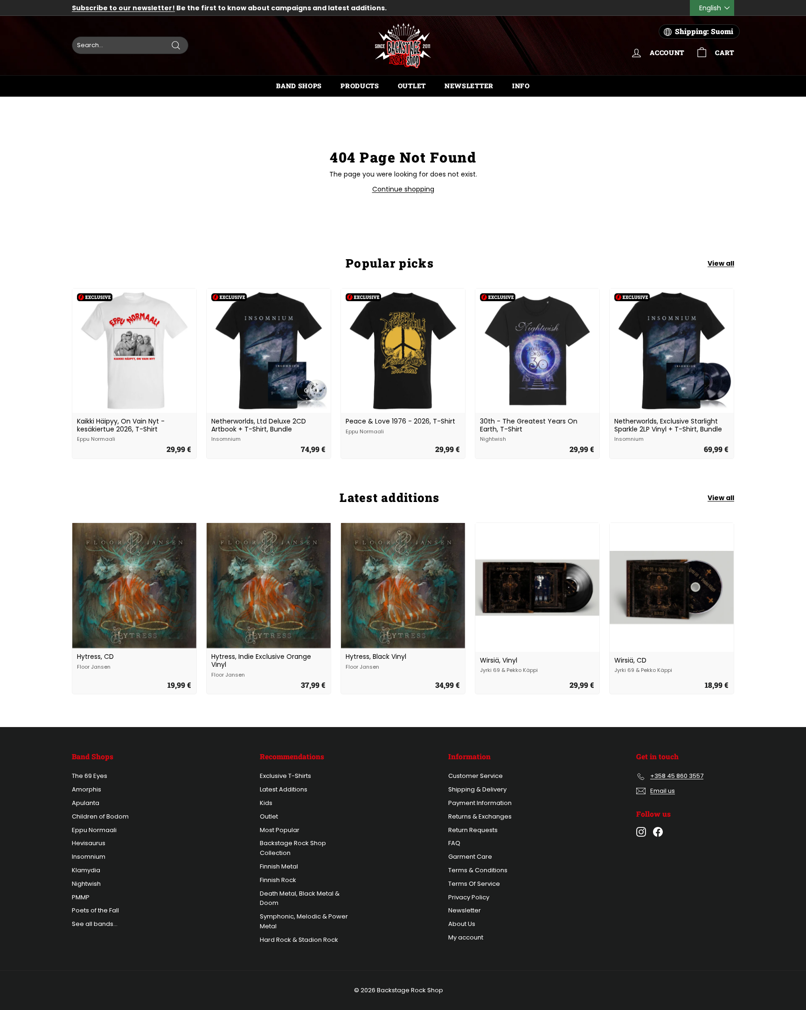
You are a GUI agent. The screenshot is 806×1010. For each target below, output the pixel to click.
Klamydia (86, 870)
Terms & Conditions (477, 870)
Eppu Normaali (94, 830)
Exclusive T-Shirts (285, 775)
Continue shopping (403, 189)
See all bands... (95, 923)
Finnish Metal (279, 866)
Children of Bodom (100, 816)
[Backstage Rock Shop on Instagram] (641, 832)
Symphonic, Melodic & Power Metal (304, 921)
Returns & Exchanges (480, 816)
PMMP (81, 897)
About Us (461, 923)
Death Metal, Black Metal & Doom (300, 898)
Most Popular (279, 830)
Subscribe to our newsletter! (123, 8)
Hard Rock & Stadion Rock (299, 939)
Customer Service (475, 775)
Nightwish (86, 883)
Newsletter (469, 85)
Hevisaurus (88, 843)
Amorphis (86, 789)
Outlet (412, 85)
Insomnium (88, 856)
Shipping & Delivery (477, 789)
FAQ (454, 843)
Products (359, 85)
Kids (266, 802)
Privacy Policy (468, 897)
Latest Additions (283, 789)
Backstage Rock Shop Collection (293, 848)
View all (721, 263)
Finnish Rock (278, 880)
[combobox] (130, 45)
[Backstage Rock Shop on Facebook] (658, 832)
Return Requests (473, 830)
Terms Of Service (474, 883)
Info (521, 85)
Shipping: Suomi (704, 31)
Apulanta (85, 802)
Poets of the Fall (95, 910)
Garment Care (470, 856)
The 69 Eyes (89, 775)
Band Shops (299, 85)
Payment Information (480, 802)
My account (465, 937)
